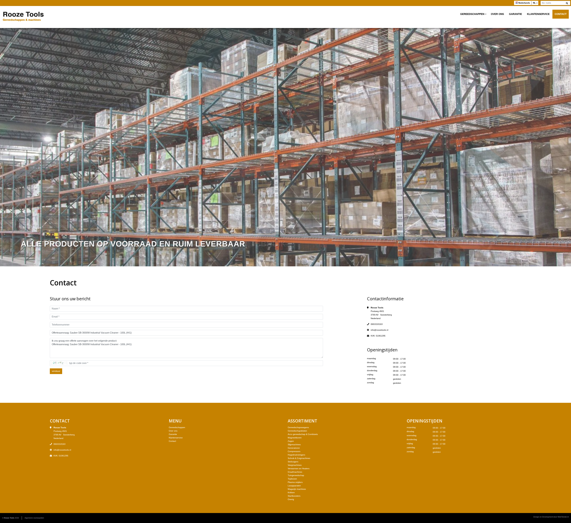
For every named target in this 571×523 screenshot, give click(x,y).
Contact (561, 14)
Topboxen (292, 479)
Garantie (515, 14)
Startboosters (294, 496)
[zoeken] (567, 3)
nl (534, 3)
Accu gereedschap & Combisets (303, 434)
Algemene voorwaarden (34, 518)
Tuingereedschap (296, 475)
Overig (291, 499)
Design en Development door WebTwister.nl (551, 517)
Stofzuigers (293, 461)
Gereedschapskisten (297, 431)
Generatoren (294, 448)
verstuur (56, 371)
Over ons (497, 14)
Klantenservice (538, 14)
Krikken (291, 492)
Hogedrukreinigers (296, 455)
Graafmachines (295, 472)
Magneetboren (295, 437)
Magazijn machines (297, 489)
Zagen (291, 441)
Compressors (294, 451)
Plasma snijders (295, 482)
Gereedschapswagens (298, 427)
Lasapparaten (294, 485)
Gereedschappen (472, 14)
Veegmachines (295, 465)
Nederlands (524, 3)
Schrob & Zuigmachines (299, 458)
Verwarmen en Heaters (298, 468)
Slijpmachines (294, 444)
